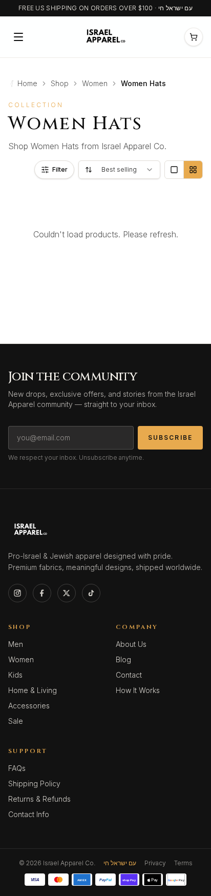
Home (27, 83)
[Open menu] (18, 37)
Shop (60, 83)
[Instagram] (17, 593)
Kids (15, 674)
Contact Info (28, 814)
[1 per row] (174, 169)
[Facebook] (42, 593)
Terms (183, 863)
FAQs (17, 768)
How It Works (138, 690)
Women (95, 83)
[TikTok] (91, 593)
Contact (129, 674)
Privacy (155, 863)
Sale (15, 721)
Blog (123, 659)
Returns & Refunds (39, 799)
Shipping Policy (34, 783)
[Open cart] (193, 37)
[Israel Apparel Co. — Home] (104, 37)
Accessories (29, 705)
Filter (60, 169)
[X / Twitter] (66, 593)
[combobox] (119, 169)
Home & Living (32, 690)
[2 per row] (192, 169)
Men (15, 644)
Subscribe (170, 437)
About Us (131, 644)
